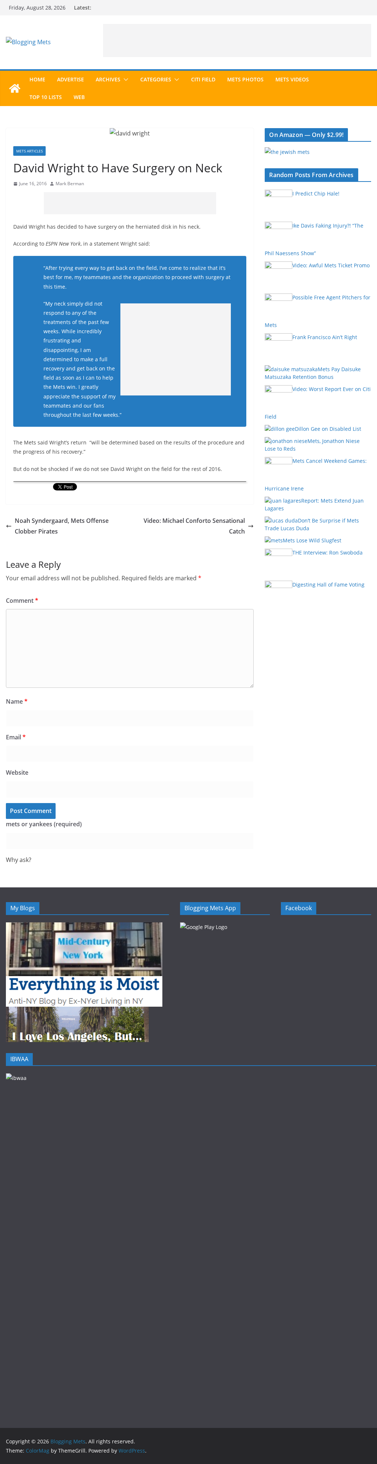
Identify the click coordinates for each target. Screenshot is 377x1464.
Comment (22, 600)
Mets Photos (245, 79)
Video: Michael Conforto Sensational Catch (194, 526)
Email (16, 737)
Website (17, 772)
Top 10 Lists (45, 97)
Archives (108, 79)
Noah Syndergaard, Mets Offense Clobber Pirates (62, 526)
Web (79, 97)
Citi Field (203, 79)
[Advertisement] (237, 40)
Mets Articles (29, 151)
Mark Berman (70, 183)
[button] (124, 79)
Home (37, 79)
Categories (155, 79)
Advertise (70, 79)
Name (17, 701)
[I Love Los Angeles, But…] (77, 1011)
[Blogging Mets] (15, 88)
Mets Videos (292, 79)
